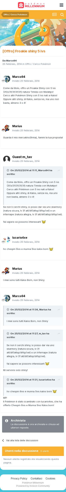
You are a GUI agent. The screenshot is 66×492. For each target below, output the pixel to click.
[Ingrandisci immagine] (44, 221)
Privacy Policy (19, 478)
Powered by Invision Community (33, 486)
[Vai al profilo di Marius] (6, 128)
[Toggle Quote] (8, 170)
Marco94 (11, 60)
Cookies (50, 478)
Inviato (26, 80)
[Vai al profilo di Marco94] (6, 78)
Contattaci (36, 478)
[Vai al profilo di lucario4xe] (6, 239)
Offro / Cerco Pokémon (38, 63)
